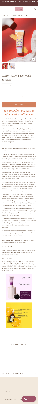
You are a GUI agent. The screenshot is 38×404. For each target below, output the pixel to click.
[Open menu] (5, 9)
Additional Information (12, 373)
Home (4, 15)
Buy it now (19, 104)
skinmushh (10, 399)
